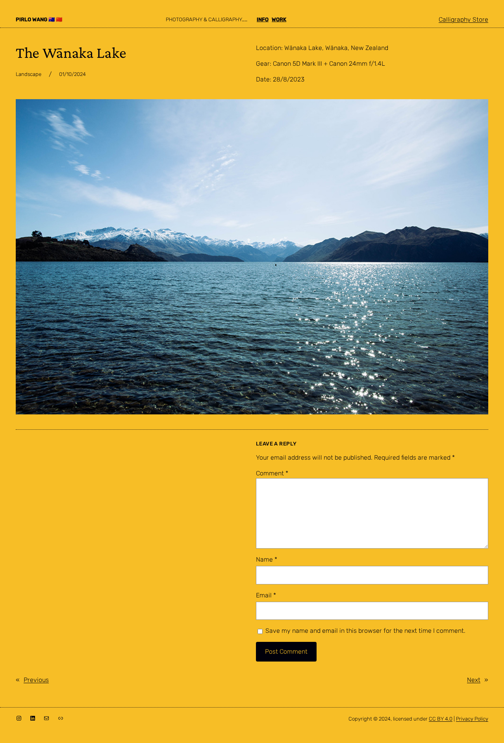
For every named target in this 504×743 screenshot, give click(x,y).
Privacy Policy (472, 719)
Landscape (28, 74)
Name (266, 559)
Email (266, 595)
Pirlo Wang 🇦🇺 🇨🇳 (39, 19)
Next (473, 680)
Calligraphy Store (463, 19)
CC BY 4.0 (440, 719)
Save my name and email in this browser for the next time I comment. (365, 630)
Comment (272, 473)
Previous (36, 680)
